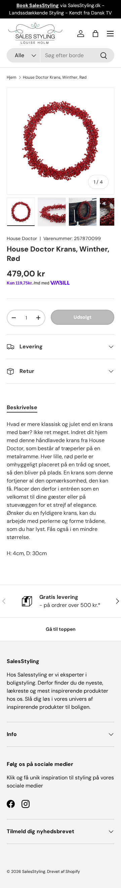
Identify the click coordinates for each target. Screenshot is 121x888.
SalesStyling (33, 871)
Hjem (11, 77)
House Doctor (22, 238)
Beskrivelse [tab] (22, 407)
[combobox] (60, 55)
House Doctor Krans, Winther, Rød (55, 77)
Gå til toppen (61, 629)
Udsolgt (82, 317)
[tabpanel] (60, 488)
